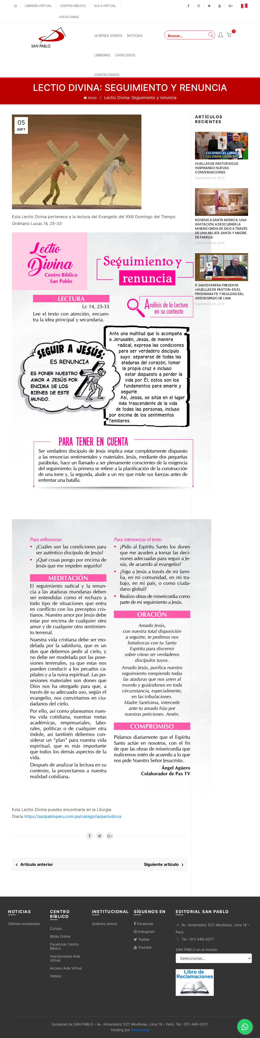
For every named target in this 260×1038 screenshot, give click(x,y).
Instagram (146, 931)
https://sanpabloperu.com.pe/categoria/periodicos (72, 816)
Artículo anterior (35, 864)
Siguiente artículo (163, 864)
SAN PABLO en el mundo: (197, 949)
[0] (228, 35)
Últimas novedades (24, 923)
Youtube (144, 947)
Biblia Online (60, 936)
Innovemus (140, 1030)
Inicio (91, 97)
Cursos (55, 928)
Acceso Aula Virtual (66, 968)
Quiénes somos (104, 923)
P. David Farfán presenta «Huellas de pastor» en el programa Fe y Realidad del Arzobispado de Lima (219, 291)
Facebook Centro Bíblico (64, 946)
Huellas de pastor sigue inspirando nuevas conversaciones (216, 167)
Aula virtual (105, 6)
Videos (55, 976)
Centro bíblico (73, 6)
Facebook (144, 923)
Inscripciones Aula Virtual (65, 958)
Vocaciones (69, 17)
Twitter (143, 939)
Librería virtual (38, 6)
